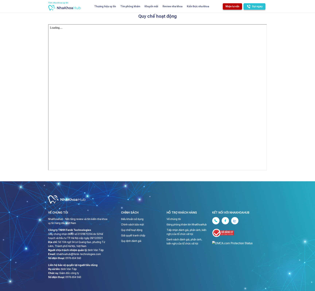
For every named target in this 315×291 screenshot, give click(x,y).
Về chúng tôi (174, 219)
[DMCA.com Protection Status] (236, 243)
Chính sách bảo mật (132, 224)
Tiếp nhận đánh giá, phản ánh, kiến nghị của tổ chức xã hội (186, 232)
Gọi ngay (257, 6)
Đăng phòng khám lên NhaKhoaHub (187, 224)
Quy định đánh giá (131, 241)
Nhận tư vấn (232, 6)
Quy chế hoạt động (131, 230)
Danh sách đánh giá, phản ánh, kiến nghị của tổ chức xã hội (184, 241)
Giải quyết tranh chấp (133, 235)
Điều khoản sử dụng (132, 219)
